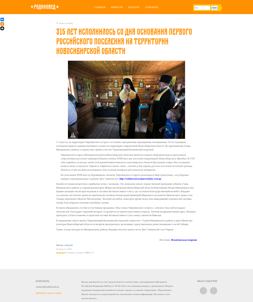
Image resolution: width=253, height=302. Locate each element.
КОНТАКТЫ (42, 281)
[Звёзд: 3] (60, 253)
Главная (99, 7)
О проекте (151, 7)
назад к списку (65, 23)
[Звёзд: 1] (57, 253)
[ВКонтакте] (2, 19)
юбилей (68, 245)
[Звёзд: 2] (59, 253)
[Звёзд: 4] (62, 253)
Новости (117, 7)
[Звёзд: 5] (64, 253)
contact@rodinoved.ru (47, 287)
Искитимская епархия (184, 240)
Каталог (134, 7)
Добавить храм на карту (49, 293)
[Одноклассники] (2, 24)
